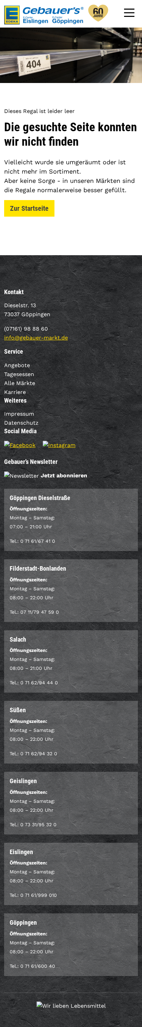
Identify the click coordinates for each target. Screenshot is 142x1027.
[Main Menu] (129, 12)
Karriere (15, 392)
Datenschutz (21, 422)
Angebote (17, 365)
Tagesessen (19, 374)
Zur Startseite (29, 208)
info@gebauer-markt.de (36, 337)
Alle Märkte (19, 383)
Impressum (19, 414)
